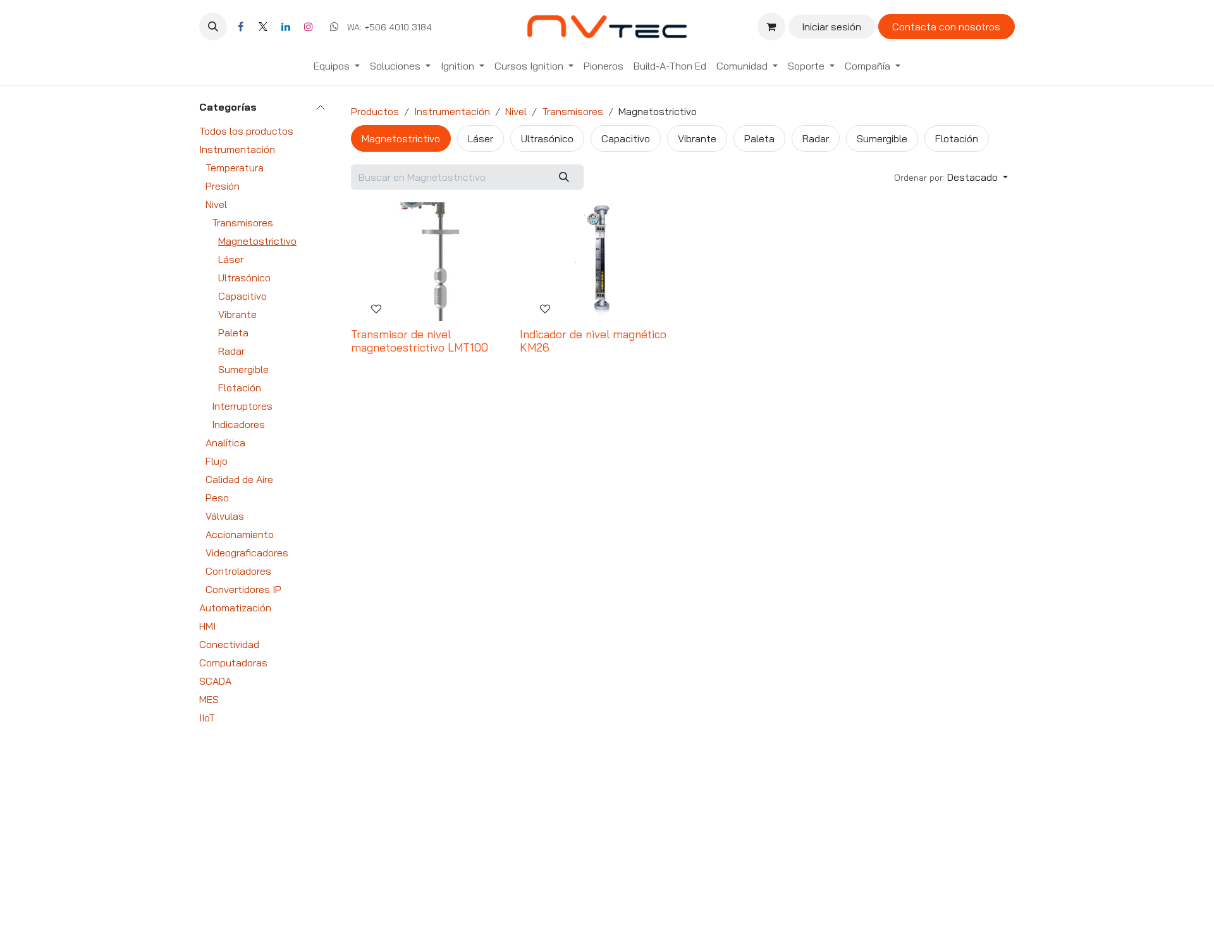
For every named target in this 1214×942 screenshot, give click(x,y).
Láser (230, 259)
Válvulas (224, 516)
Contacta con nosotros (946, 26)
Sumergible (243, 369)
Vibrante (237, 314)
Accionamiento (239, 534)
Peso (217, 497)
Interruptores (242, 406)
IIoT (207, 717)
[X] (263, 26)
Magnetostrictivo (257, 241)
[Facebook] (240, 26)
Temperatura (234, 167)
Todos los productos (246, 131)
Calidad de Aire (239, 479)
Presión (222, 186)
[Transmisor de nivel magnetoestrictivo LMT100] (430, 261)
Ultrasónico (244, 277)
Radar (231, 351)
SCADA (215, 681)
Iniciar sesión (831, 26)
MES (209, 699)
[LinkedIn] (286, 26)
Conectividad (229, 644)
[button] (213, 26)
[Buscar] (564, 177)
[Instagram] (308, 26)
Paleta (233, 332)
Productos (375, 111)
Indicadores (238, 424)
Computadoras (233, 662)
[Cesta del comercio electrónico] (771, 26)
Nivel (216, 204)
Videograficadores (246, 552)
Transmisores (242, 222)
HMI (207, 626)
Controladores (238, 571)
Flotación (239, 387)
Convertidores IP (243, 589)
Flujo (216, 461)
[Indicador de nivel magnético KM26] (599, 261)
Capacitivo (242, 296)
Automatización (235, 607)
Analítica (225, 442)
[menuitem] (337, 65)
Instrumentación (237, 149)
